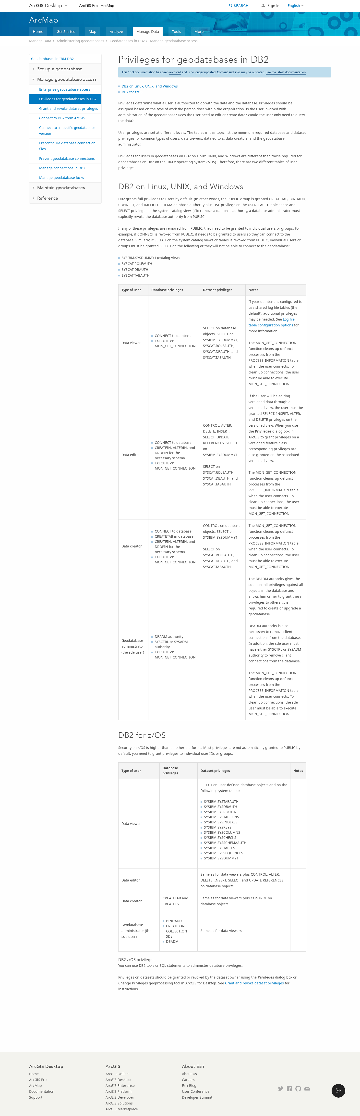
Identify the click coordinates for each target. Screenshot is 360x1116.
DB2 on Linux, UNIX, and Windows (150, 86)
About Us (189, 1073)
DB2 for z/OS (132, 92)
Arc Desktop (45, 5)
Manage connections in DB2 (62, 168)
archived (175, 72)
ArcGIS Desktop (118, 1079)
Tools (176, 31)
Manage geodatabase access (174, 40)
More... (200, 31)
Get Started (66, 31)
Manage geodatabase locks (61, 177)
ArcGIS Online (117, 1073)
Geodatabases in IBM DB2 (52, 58)
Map (92, 31)
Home (38, 31)
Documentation (41, 1091)
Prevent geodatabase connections (67, 158)
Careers (188, 1079)
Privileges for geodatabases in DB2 (67, 99)
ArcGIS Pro (88, 5)
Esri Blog (189, 1085)
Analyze (116, 31)
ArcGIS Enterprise (120, 1085)
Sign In (273, 5)
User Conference (195, 1091)
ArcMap (107, 5)
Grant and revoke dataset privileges (68, 108)
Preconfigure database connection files (67, 146)
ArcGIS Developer (120, 1097)
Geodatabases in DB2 (127, 40)
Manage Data (147, 31)
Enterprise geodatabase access (64, 89)
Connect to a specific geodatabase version (67, 130)
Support (35, 1097)
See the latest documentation (286, 72)
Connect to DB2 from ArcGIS (62, 118)
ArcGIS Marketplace (122, 1109)
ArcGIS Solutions (119, 1103)
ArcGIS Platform (119, 1091)
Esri (320, 6)
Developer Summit (197, 1097)
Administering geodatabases (80, 40)
